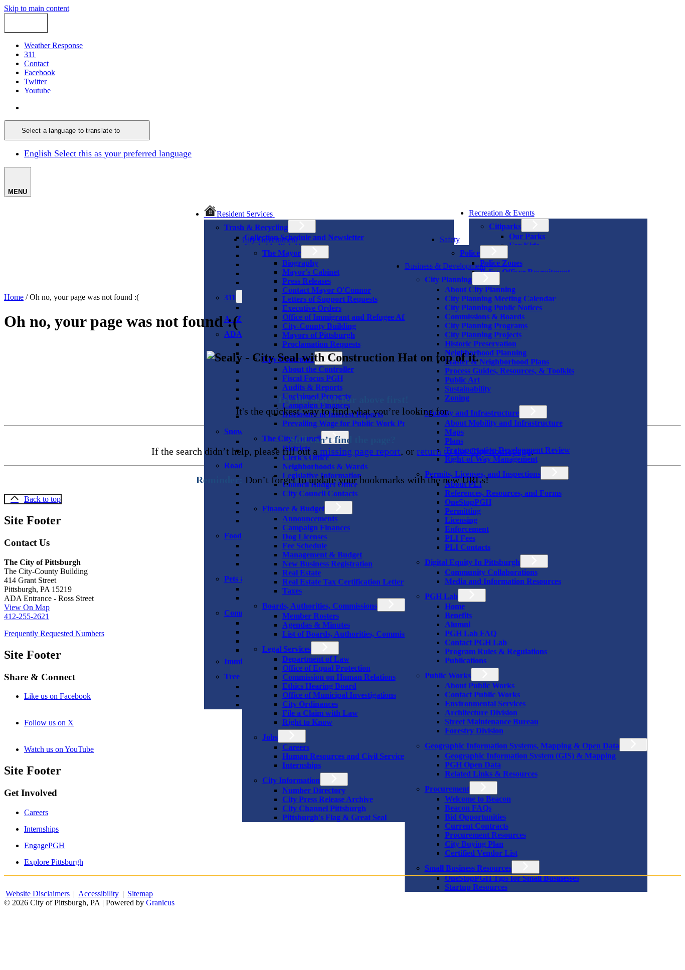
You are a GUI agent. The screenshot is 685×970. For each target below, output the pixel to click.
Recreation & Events (502, 213)
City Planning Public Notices (493, 307)
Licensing (461, 520)
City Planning (448, 279)
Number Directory (314, 790)
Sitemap (140, 893)
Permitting (463, 511)
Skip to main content (36, 8)
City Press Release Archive (327, 799)
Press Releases (306, 281)
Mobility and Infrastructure (472, 413)
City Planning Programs (486, 325)
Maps (454, 432)
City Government (269, 239)
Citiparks (505, 226)
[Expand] (289, 213)
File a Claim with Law (320, 713)
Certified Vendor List (481, 853)
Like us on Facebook (71, 696)
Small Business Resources (468, 868)
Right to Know (307, 722)
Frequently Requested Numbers (54, 633)
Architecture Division (481, 712)
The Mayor (281, 253)
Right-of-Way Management (491, 459)
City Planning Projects (483, 334)
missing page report (360, 451)
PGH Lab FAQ (470, 633)
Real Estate (301, 572)
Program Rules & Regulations (496, 651)
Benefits (458, 615)
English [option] (108, 153)
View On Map (27, 607)
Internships (301, 765)
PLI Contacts (467, 547)
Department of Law (316, 659)
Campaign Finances (316, 527)
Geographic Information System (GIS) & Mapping (530, 755)
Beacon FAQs (468, 808)
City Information (291, 780)
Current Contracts (476, 826)
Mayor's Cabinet (310, 272)
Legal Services (286, 649)
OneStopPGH (468, 502)
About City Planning (480, 289)
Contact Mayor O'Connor (326, 290)
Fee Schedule (304, 545)
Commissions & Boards (485, 316)
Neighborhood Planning (486, 352)
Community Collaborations (491, 572)
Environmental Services (485, 703)
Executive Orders (311, 308)
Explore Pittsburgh (53, 862)
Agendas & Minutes (316, 625)
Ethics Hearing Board (319, 686)
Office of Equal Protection (326, 668)
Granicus (160, 902)
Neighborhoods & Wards (325, 466)
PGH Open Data (473, 764)
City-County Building (319, 326)
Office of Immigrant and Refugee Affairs (350, 317)
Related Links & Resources (491, 773)
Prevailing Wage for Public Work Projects (353, 423)
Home (455, 606)
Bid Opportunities (475, 817)
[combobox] (77, 130)
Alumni (457, 624)
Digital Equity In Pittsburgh (472, 562)
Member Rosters (310, 616)
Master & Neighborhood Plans (497, 361)
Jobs (270, 737)
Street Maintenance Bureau (492, 721)
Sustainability (468, 388)
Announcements (309, 518)
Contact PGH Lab (476, 642)
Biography (300, 263)
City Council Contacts (320, 493)
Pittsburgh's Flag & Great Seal (334, 817)
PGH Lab (441, 596)
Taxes (292, 591)
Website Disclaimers (38, 893)
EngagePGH (44, 845)
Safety (450, 239)
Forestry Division (474, 730)
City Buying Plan (474, 844)
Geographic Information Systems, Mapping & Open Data (522, 745)
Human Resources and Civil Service (343, 756)
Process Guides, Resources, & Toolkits (509, 370)
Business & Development (445, 266)
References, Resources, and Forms (503, 493)
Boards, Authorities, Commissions (319, 606)
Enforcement (467, 529)
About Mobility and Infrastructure (504, 423)
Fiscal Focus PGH (312, 378)
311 (230, 297)
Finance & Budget (293, 508)
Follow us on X (63, 722)
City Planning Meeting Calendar (500, 298)
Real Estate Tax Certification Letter (343, 581)
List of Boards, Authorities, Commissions (351, 634)
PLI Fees (460, 538)
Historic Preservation (481, 343)
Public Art (462, 379)
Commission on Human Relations (339, 677)
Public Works (448, 675)
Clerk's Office (305, 457)
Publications (465, 660)
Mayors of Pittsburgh (318, 335)
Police (470, 253)
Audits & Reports (312, 387)
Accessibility (98, 893)
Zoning (457, 398)
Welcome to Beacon (478, 799)
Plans (454, 441)
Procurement (447, 789)
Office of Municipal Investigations (339, 695)
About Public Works (480, 685)
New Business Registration (327, 563)
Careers (295, 747)
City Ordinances (310, 704)
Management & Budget (322, 554)
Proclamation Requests (321, 344)
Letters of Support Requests (330, 299)
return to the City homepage (474, 451)
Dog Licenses (304, 536)
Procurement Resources (485, 835)
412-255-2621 (26, 616)
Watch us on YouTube (73, 749)
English (96, 107)
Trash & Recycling (256, 227)
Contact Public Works (482, 694)
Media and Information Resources (503, 581)
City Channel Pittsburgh (324, 808)
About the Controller (318, 369)
